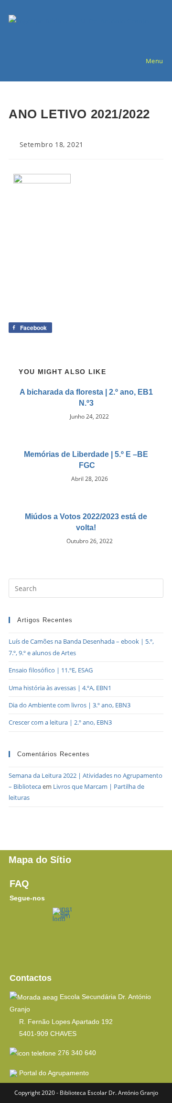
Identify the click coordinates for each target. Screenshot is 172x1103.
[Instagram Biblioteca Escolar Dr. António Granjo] (62, 914)
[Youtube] (21, 947)
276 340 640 (77, 1053)
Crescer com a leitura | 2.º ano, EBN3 (60, 722)
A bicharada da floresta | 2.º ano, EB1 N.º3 (86, 397)
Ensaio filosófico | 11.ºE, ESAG (51, 670)
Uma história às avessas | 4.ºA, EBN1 (60, 687)
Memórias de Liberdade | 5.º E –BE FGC (86, 459)
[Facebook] (21, 920)
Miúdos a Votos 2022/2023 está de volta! (86, 521)
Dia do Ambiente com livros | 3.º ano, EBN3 (69, 705)
